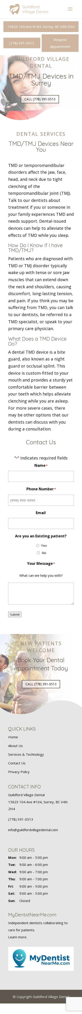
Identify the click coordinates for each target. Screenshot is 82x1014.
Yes (44, 545)
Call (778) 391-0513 (39, 99)
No (44, 552)
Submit (15, 614)
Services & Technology (26, 754)
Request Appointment (60, 43)
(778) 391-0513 (21, 43)
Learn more (17, 937)
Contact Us (17, 763)
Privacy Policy (19, 771)
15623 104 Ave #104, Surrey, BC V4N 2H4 (41, 26)
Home (13, 737)
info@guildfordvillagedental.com (33, 829)
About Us (15, 745)
